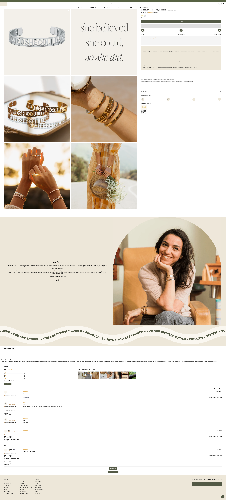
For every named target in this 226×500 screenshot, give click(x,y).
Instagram (194, 490)
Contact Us (6, 485)
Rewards (6, 487)
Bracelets (92, 7)
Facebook (200, 490)
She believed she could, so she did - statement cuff (143, 112)
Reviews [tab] (7, 381)
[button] (153, 12)
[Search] (218, 4)
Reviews (5, 489)
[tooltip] (10, 359)
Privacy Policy (38, 487)
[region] (107, 375)
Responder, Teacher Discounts (26, 487)
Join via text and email (207, 484)
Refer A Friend (7, 491)
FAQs (5, 481)
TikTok (204, 490)
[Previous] (147, 40)
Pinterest (209, 490)
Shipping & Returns (8, 483)
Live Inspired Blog (23, 491)
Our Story (22, 489)
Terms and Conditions (39, 489)
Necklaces (106, 7)
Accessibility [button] (37, 493)
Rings (131, 7)
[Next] (215, 40)
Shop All (79, 7)
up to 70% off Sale (144, 7)
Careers (36, 483)
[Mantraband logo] (112, 3)
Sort (211, 388)
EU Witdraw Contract (8, 493)
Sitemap (37, 491)
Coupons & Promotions (24, 485)
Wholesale (22, 483)
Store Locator (38, 481)
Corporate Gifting (23, 481)
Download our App (24, 493)
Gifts (11, 3)
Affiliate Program (38, 485)
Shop (4, 3)
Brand (18, 3)
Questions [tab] (14, 381)
